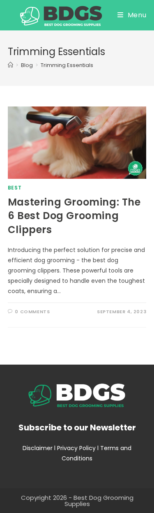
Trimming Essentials (67, 65)
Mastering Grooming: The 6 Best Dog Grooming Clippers (74, 215)
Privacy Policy (76, 448)
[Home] (10, 65)
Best (14, 187)
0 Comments (32, 311)
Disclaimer (38, 448)
